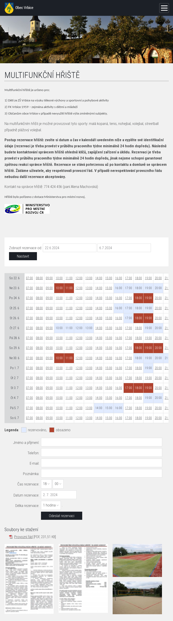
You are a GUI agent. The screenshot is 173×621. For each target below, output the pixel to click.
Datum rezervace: (26, 495)
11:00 (69, 278)
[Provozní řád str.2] (83, 578)
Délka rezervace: (27, 505)
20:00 (158, 278)
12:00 (78, 278)
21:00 (168, 278)
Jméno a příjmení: (26, 442)
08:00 (39, 278)
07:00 (29, 278)
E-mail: (34, 463)
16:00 (118, 278)
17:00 (128, 278)
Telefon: (33, 453)
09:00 (49, 278)
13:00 (88, 278)
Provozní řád (23, 536)
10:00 (59, 278)
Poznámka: (31, 473)
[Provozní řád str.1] (29, 579)
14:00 (98, 278)
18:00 (138, 278)
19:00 (148, 278)
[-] (137, 560)
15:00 (108, 278)
